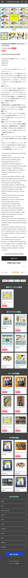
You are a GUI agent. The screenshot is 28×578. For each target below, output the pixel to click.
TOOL (2, 524)
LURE (2, 501)
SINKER (3, 542)
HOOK (2, 515)
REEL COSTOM (5, 510)
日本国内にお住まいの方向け (14, 262)
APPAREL (3, 528)
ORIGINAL (3, 547)
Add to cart (14, 258)
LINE (2, 519)
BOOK (2, 533)
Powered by (12, 563)
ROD (2, 506)
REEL (2, 538)
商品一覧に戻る (14, 554)
